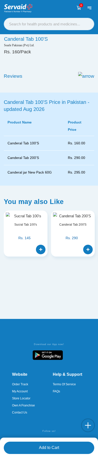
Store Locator (21, 398)
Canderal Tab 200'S (72, 224)
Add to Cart (49, 447)
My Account (20, 391)
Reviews (13, 76)
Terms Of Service (64, 384)
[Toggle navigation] (89, 7)
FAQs (56, 391)
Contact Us (19, 412)
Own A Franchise (23, 405)
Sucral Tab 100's (25, 224)
